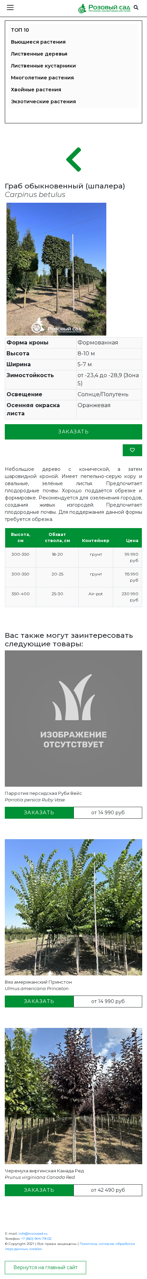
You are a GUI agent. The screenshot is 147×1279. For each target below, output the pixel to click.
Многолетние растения (42, 78)
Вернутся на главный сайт (45, 1267)
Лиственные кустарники (43, 66)
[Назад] (74, 160)
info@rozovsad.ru (33, 1233)
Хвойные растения (36, 90)
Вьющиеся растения (38, 42)
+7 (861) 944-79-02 (36, 1238)
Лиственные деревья (39, 54)
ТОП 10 (20, 30)
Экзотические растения (43, 101)
